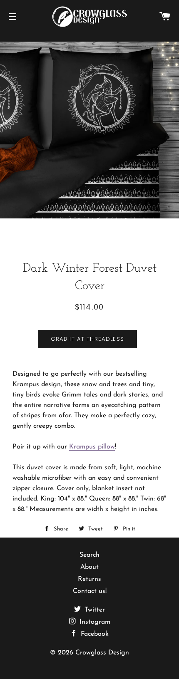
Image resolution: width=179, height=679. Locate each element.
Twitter (93, 610)
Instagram (93, 622)
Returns (89, 579)
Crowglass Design (102, 652)
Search (89, 555)
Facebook (94, 634)
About (89, 567)
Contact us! (90, 591)
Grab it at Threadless (87, 339)
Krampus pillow (92, 447)
